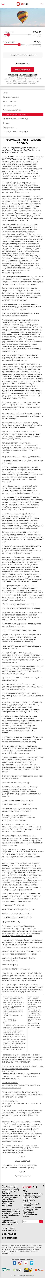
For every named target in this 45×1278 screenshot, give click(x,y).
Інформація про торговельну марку (15, 132)
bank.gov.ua (20, 922)
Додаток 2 (22, 1172)
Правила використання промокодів (15, 119)
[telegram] (31, 1263)
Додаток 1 (22, 1156)
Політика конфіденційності (12, 110)
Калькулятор (13, 75)
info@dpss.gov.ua (23, 969)
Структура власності (10, 127)
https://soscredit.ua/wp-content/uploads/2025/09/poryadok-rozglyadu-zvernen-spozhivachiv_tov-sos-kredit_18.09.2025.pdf (22, 1068)
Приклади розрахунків (28, 75)
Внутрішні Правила (9, 101)
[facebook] (14, 1263)
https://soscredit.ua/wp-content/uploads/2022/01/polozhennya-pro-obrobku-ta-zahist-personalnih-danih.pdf (21, 1085)
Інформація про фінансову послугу (15, 114)
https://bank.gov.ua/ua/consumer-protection (17, 936)
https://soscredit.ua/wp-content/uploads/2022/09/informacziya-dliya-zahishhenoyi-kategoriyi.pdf (21, 1103)
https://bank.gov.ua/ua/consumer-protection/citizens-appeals (22, 947)
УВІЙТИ (41, 4)
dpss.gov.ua (14, 965)
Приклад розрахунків (22, 1161)
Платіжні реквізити (9, 106)
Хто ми (5, 93)
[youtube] (26, 1263)
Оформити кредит (22, 70)
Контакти (6, 123)
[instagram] (20, 1263)
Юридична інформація (11, 97)
